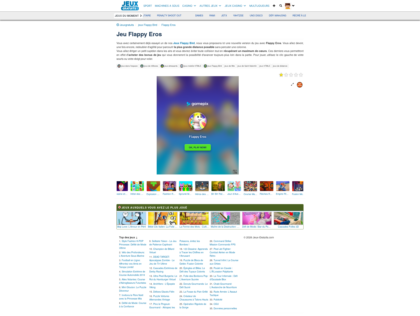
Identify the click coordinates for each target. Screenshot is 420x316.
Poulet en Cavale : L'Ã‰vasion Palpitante (221, 269)
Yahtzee (225, 15)
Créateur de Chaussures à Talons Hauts (193, 297)
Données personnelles (225, 308)
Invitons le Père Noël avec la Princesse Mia (131, 296)
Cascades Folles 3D (288, 226)
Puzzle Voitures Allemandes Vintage (159, 297)
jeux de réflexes (151, 65)
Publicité (218, 299)
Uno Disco (242, 15)
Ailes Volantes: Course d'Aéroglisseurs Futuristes (132, 281)
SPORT (147, 5)
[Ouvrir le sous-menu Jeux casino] (245, 5)
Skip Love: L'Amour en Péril (131, 226)
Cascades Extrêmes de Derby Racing (163, 269)
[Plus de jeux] (274, 5)
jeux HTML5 (264, 65)
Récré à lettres (289, 15)
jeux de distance (280, 65)
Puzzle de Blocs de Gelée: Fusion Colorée (191, 262)
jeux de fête (229, 65)
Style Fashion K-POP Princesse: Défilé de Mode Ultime (132, 244)
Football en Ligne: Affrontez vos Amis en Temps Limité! (130, 264)
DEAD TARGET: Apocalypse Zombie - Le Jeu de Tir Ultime (162, 260)
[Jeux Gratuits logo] (130, 4)
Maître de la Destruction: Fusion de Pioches (225, 226)
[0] (291, 74)
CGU (216, 304)
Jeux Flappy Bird (184, 43)
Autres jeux (208, 5)
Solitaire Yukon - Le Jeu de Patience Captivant (163, 242)
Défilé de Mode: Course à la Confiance (132, 304)
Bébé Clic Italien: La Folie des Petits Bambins (163, 226)
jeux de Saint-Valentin (247, 65)
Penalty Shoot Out (155, 15)
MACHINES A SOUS (167, 5)
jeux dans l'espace (129, 65)
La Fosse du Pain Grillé (195, 291)
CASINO (187, 5)
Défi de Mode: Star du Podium (257, 226)
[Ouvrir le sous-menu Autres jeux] (220, 5)
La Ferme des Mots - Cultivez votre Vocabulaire (194, 226)
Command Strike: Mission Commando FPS (222, 242)
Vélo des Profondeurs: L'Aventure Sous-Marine (132, 254)
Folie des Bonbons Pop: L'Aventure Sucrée (193, 277)
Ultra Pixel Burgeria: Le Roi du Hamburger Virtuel (163, 277)
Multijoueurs (259, 5)
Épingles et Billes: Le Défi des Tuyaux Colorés (192, 269)
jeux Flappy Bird (214, 65)
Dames (185, 15)
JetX (210, 15)
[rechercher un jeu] (280, 5)
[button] (292, 84)
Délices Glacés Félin (163, 291)
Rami (198, 15)
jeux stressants (171, 65)
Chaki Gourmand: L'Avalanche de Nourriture (223, 285)
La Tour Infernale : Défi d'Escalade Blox (224, 277)
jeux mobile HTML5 (192, 65)
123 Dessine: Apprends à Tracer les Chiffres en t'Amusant (193, 252)
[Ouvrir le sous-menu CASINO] (195, 5)
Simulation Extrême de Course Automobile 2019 (132, 273)
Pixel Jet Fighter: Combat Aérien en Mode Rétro (222, 252)
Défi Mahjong (264, 15)
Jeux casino (233, 5)
